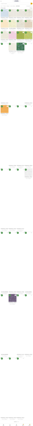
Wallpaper (5, 19)
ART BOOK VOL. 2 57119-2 (4, 39)
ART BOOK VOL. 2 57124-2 (20, 417)
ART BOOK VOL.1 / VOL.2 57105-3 (20, 355)
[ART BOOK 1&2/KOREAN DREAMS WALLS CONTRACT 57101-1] (4, 261)
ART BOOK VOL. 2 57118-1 (28, 17)
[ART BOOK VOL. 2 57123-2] (28, 72)
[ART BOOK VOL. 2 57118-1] (28, 13)
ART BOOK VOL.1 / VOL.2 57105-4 (4, 28)
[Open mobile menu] (1, 1)
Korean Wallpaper (3, 18)
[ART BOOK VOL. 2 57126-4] (28, 35)
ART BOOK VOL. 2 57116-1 (12, 17)
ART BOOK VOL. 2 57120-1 (4, 228)
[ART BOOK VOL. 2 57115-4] (4, 13)
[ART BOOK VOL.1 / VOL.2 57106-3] (28, 24)
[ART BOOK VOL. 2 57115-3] (12, 261)
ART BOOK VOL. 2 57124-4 (28, 165)
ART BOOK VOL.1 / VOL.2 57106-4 (20, 166)
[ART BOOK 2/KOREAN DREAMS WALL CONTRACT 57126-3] (28, 261)
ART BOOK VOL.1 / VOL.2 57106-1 (12, 51)
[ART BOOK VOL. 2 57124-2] (20, 387)
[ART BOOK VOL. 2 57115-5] (28, 324)
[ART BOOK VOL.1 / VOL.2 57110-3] (20, 198)
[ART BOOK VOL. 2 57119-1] (4, 72)
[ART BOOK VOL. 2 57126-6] (12, 298)
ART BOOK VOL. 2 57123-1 (20, 17)
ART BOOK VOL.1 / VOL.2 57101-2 (20, 28)
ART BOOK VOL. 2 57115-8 (12, 39)
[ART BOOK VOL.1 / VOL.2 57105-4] (4, 24)
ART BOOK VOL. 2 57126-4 (28, 39)
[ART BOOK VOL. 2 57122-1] (28, 172)
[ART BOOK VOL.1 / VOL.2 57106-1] (12, 46)
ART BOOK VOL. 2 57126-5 (20, 51)
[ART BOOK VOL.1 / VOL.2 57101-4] (20, 35)
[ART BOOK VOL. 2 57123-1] (20, 13)
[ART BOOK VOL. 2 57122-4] (4, 109)
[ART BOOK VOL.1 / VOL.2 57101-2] (20, 24)
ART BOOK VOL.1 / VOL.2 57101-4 (20, 40)
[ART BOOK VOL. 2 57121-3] (12, 198)
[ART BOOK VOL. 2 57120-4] (4, 387)
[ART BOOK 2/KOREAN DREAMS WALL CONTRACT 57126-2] (12, 24)
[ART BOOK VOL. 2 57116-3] (12, 135)
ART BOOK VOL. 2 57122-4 (4, 113)
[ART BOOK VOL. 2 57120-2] (12, 387)
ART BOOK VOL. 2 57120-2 (12, 417)
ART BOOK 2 (21, 41)
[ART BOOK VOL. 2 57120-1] (4, 198)
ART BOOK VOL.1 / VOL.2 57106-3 (28, 28)
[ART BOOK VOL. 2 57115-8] (12, 35)
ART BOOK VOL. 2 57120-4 (4, 417)
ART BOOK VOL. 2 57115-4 (4, 17)
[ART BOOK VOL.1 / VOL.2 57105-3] (20, 324)
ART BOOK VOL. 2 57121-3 (12, 228)
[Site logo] (16, 1)
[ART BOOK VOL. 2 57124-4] (28, 135)
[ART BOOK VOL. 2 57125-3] (20, 261)
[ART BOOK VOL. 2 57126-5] (20, 46)
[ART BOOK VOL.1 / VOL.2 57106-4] (20, 135)
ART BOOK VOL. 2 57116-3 (12, 165)
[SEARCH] (31, 3)
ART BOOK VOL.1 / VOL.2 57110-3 (20, 229)
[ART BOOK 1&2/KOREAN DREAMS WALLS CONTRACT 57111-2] (4, 324)
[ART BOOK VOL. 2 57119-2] (4, 35)
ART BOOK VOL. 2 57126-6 (12, 302)
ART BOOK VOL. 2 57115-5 (28, 354)
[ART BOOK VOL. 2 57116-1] (12, 13)
